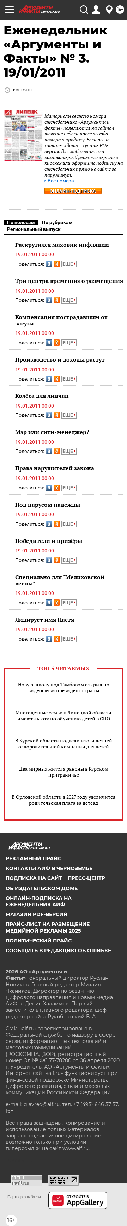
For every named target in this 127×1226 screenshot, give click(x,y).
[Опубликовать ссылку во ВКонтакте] (49, 264)
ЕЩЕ (68, 264)
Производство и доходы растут (60, 359)
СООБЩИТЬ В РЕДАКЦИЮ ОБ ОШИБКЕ (58, 950)
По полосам (21, 222)
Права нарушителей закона (54, 468)
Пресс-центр (86, 878)
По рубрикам (57, 222)
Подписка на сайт (34, 878)
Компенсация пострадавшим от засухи (61, 320)
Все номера (61, 180)
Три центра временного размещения (69, 281)
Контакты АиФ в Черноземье (49, 868)
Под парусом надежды (47, 504)
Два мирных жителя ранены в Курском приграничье (63, 772)
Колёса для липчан (42, 396)
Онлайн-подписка (73, 191)
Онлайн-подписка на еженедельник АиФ (39, 901)
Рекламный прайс (33, 858)
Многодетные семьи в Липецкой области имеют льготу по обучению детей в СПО (63, 715)
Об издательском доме (42, 888)
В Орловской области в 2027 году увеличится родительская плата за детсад (63, 800)
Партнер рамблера (24, 1197)
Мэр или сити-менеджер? (52, 432)
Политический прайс (39, 941)
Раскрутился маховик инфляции (62, 244)
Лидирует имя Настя (44, 619)
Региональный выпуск (34, 229)
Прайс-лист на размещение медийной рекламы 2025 (48, 927)
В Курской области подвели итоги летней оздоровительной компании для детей (63, 744)
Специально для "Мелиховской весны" (59, 580)
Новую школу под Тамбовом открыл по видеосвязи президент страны (63, 687)
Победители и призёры (48, 541)
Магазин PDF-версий (37, 914)
